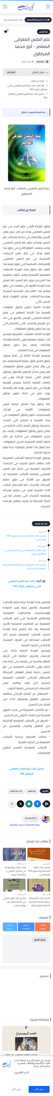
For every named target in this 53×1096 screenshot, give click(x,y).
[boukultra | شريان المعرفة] (26, 6)
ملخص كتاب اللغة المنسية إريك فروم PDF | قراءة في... (26, 537)
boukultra (40, 61)
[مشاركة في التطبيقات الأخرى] (12, 803)
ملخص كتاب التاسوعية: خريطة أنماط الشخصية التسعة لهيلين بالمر (24, 566)
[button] (37, 803)
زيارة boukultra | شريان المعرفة (25, 825)
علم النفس (43, 32)
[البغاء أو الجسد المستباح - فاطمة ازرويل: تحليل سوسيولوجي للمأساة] (26, 1039)
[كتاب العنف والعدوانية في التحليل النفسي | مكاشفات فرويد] (14, 854)
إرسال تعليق (39, 940)
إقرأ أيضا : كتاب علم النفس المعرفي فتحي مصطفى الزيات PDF (27, 87)
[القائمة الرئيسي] (48, 6)
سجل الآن (39, 1089)
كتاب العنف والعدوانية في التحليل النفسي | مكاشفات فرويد (25, 552)
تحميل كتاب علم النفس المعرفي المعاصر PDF (27, 96)
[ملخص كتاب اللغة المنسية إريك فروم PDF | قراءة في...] (38, 854)
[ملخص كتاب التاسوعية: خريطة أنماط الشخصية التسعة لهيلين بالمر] (38, 885)
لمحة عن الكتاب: (37, 81)
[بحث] (5, 6)
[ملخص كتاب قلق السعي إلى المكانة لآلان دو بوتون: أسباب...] (14, 885)
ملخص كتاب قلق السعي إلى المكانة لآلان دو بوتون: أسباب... (14, 901)
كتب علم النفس (16, 791)
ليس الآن (16, 1089)
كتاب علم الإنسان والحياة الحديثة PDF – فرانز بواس (12, 20)
